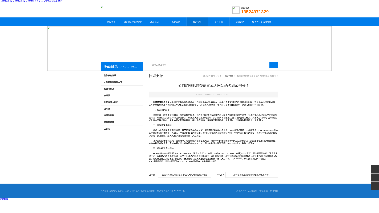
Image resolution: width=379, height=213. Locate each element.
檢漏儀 (107, 95)
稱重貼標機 (109, 115)
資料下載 (219, 22)
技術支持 (197, 22)
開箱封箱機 (109, 122)
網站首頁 (111, 22)
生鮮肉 (107, 129)
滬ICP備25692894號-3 (176, 190)
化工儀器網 (252, 190)
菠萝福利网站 (110, 75)
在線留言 (240, 22)
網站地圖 (274, 190)
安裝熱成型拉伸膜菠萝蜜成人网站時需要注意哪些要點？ (184, 176)
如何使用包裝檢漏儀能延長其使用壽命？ (252, 175)
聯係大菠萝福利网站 (261, 22)
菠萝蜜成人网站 (111, 102)
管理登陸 (263, 190)
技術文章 (229, 76)
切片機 (107, 109)
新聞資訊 (176, 22)
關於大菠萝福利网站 (133, 22)
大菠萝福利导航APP (113, 82)
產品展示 (154, 22)
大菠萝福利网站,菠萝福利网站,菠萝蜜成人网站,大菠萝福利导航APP (31, 1)
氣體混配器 (109, 89)
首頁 (219, 76)
